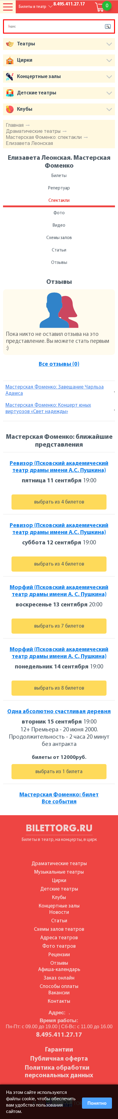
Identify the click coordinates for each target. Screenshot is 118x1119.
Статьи (59, 250)
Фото (59, 213)
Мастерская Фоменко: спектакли (44, 137)
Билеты (59, 176)
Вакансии (59, 993)
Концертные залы (59, 906)
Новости (59, 912)
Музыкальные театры (59, 872)
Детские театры (59, 889)
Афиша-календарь (59, 969)
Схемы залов (59, 238)
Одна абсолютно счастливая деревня (59, 712)
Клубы (59, 897)
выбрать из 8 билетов (59, 688)
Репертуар (59, 188)
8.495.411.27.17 (69, 4)
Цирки (59, 880)
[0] (100, 7)
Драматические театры (33, 131)
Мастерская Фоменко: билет (59, 795)
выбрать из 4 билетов (59, 502)
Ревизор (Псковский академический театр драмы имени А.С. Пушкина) (59, 467)
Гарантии (59, 1050)
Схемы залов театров (59, 929)
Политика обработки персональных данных (59, 1072)
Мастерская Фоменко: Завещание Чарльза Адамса (54, 390)
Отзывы (59, 263)
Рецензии (59, 954)
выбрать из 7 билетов (59, 626)
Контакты (59, 1001)
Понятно (97, 1103)
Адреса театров (59, 937)
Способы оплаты (59, 986)
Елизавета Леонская (29, 143)
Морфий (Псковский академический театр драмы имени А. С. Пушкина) (59, 591)
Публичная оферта (59, 1059)
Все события (59, 802)
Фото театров (59, 946)
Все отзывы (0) (59, 364)
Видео (59, 225)
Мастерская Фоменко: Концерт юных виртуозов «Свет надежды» (48, 408)
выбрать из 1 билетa (59, 771)
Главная (15, 125)
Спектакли (59, 201)
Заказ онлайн (59, 978)
